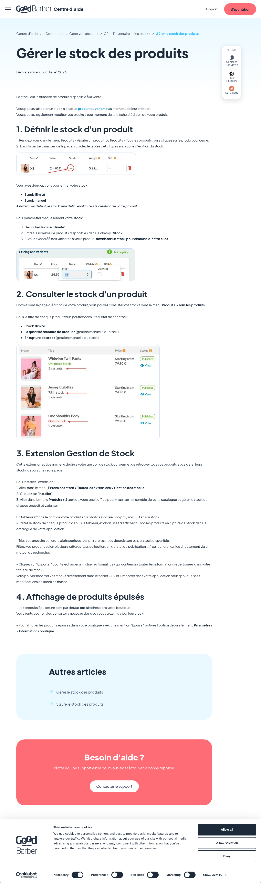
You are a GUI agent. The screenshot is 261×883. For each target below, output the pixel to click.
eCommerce (53, 33)
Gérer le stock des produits (177, 33)
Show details (212, 875)
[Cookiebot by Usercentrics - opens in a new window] (26, 875)
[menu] (8, 9)
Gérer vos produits (83, 33)
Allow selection (227, 843)
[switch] (117, 875)
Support (211, 9)
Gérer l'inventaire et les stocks (127, 33)
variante (101, 108)
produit (84, 108)
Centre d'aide (27, 33)
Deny (227, 856)
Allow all (227, 829)
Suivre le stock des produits (80, 704)
